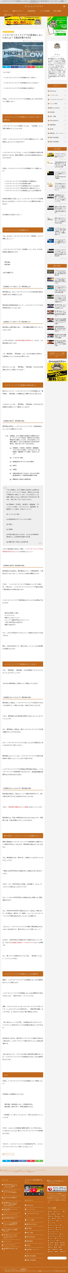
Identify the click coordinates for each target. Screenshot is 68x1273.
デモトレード (51, 1229)
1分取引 (50, 1211)
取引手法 (50, 1247)
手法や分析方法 (58, 120)
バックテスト (62, 1236)
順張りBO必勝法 (57, 141)
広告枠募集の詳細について (10, 1218)
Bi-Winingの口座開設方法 (10, 1198)
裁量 (61, 1249)
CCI (50, 1214)
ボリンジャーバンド (60, 1238)
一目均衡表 (51, 1242)
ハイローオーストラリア (8, 31)
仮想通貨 (63, 1242)
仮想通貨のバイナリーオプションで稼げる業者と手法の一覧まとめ (10, 1204)
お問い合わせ (8, 15)
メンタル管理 (44, 11)
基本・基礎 (58, 116)
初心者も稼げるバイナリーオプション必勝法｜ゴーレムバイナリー (10, 1186)
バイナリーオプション (53, 1236)
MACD (54, 1214)
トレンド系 (59, 1229)
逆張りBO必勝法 (57, 137)
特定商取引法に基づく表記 (10, 1249)
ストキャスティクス (60, 1227)
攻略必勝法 (32, 11)
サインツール (51, 1227)
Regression (58, 1216)
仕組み (57, 1242)
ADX (65, 1211)
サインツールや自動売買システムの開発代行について (10, 1224)
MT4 (59, 1214)
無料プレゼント (18, 11)
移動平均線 (56, 1249)
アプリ (60, 1218)
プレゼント (51, 1238)
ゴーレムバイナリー (34, 6)
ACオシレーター (58, 1211)
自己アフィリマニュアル (10, 1214)
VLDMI (54, 1218)
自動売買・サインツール (57, 133)
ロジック (59, 1240)
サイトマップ (22, 15)
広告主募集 (57, 11)
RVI (50, 1218)
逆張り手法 (51, 1251)
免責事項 (23, 1269)
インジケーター (58, 95)
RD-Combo (51, 1216)
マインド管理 (58, 103)
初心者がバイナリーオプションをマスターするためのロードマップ (10, 1236)
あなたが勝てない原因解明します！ (10, 1230)
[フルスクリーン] (42, 1194)
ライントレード (52, 1240)
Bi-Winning (58, 91)
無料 (61, 1247)
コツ (62, 1225)
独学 (50, 1249)
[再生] (26, 1194)
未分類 (57, 129)
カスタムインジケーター (53, 1225)
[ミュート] (39, 1194)
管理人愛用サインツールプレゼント (10, 1210)
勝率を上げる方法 (58, 108)
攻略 (56, 1247)
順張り (57, 1251)
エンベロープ (60, 1220)
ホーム (6, 11)
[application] (34, 1190)
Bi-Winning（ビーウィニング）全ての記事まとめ (10, 1192)
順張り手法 (64, 1251)
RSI (64, 1216)
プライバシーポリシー (10, 1245)
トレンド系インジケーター (54, 1231)
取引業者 (57, 112)
